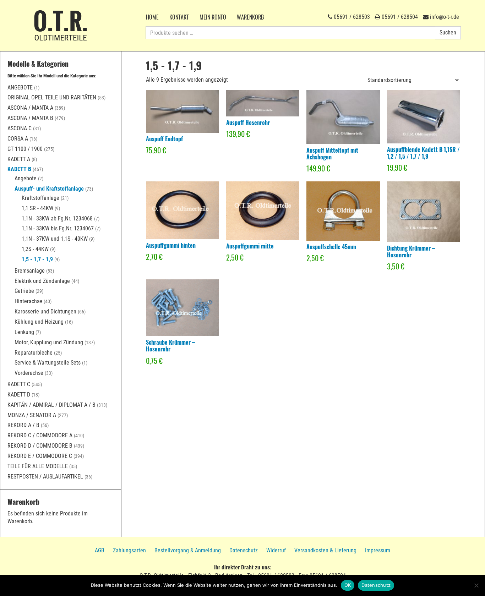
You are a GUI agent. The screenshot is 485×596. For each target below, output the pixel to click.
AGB (99, 550)
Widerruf (276, 550)
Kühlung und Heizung (39, 321)
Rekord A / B (23, 425)
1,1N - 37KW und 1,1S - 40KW (55, 238)
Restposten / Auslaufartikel (45, 476)
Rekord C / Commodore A (39, 435)
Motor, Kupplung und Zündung (49, 342)
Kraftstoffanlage (40, 198)
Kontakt (179, 17)
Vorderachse (29, 373)
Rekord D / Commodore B (39, 445)
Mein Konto (213, 17)
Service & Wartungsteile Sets (48, 362)
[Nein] (476, 585)
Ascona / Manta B (30, 118)
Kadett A (18, 159)
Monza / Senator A (31, 415)
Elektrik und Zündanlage (42, 281)
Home (152, 17)
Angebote (20, 87)
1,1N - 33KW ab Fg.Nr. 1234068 (57, 218)
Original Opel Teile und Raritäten (51, 97)
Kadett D (18, 394)
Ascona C (19, 128)
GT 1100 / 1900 (25, 149)
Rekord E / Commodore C (39, 456)
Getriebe (24, 291)
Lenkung (24, 332)
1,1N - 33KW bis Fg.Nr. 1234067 (58, 228)
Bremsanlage (30, 270)
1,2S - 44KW (35, 249)
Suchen (448, 32)
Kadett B (19, 169)
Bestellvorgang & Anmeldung (187, 550)
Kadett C (18, 384)
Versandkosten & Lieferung (325, 550)
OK (347, 585)
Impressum (377, 550)
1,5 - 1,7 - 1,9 (37, 259)
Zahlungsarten (129, 550)
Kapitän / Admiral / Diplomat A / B (51, 404)
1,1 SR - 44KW (37, 208)
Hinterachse (28, 301)
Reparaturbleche (34, 352)
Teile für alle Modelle (37, 466)
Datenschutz (243, 550)
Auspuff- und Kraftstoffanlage (49, 188)
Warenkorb (250, 17)
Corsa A (17, 138)
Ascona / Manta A (30, 107)
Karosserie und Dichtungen (45, 311)
